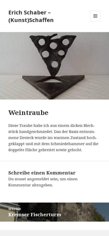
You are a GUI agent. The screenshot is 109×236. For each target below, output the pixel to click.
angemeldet (38, 178)
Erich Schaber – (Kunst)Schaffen (31, 16)
